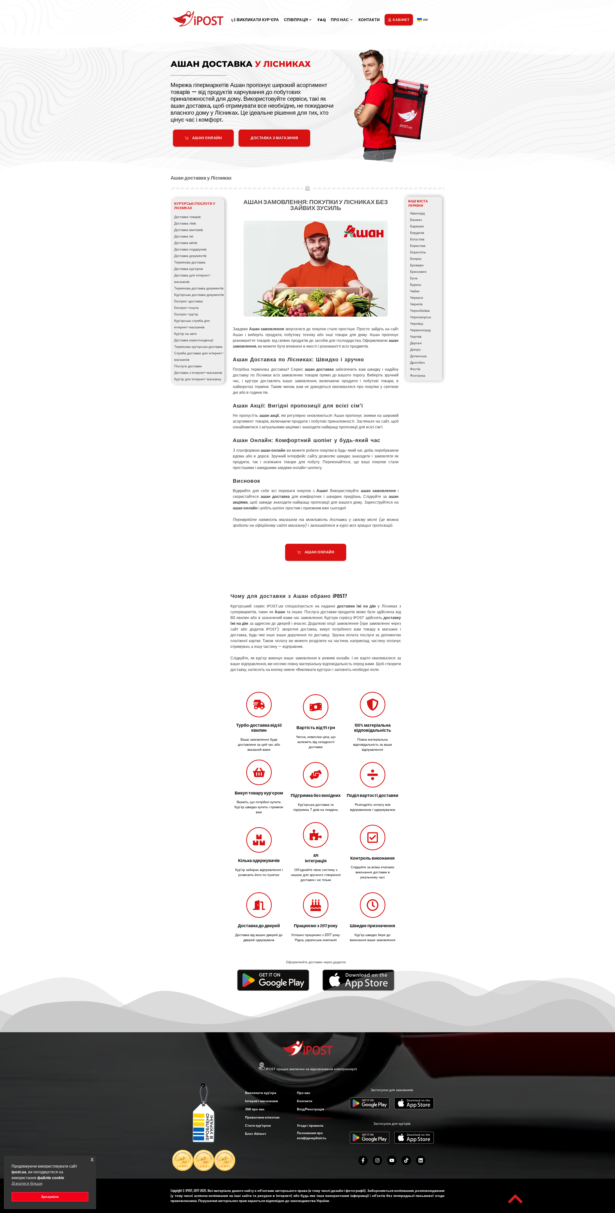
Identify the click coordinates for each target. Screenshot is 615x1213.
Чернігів (416, 304)
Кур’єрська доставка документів (199, 294)
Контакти (304, 1101)
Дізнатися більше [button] (27, 1184)
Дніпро (415, 349)
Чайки (414, 291)
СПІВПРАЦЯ (296, 20)
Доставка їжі (183, 236)
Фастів (415, 369)
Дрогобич (417, 362)
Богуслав (417, 239)
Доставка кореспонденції (193, 340)
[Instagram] (377, 1160)
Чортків (415, 336)
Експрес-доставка (188, 301)
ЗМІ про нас (254, 1109)
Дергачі (416, 343)
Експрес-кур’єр (186, 314)
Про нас (303, 1092)
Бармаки (417, 226)
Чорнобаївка (420, 310)
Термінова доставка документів (198, 288)
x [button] (92, 1159)
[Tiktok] (406, 1160)
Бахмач (416, 219)
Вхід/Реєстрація (310, 1109)
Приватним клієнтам (262, 1117)
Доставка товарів (187, 216)
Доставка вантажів (188, 229)
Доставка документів (190, 255)
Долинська (418, 356)
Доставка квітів (185, 242)
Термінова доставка (189, 262)
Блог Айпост (255, 1133)
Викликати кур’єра (260, 1092)
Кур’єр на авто (185, 333)
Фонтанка (417, 375)
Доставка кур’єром (188, 268)
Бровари (417, 265)
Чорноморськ (420, 317)
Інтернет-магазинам (261, 1101)
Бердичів (417, 232)
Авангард (417, 213)
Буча (414, 278)
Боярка (415, 258)
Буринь (415, 284)
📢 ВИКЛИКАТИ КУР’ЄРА (255, 20)
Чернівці (416, 323)
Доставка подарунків (190, 249)
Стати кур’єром (258, 1125)
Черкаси (416, 297)
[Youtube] (392, 1160)
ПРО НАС (340, 20)
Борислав (417, 245)
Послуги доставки (188, 366)
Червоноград (420, 330)
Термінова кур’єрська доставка (198, 346)
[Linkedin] (420, 1160)
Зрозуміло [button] (50, 1197)
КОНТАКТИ (369, 20)
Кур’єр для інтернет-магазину (197, 379)
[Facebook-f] (363, 1160)
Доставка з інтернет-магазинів (198, 372)
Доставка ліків (185, 223)
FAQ (322, 20)
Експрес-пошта (186, 307)
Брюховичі (418, 271)
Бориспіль (418, 252)
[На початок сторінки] (515, 1198)
